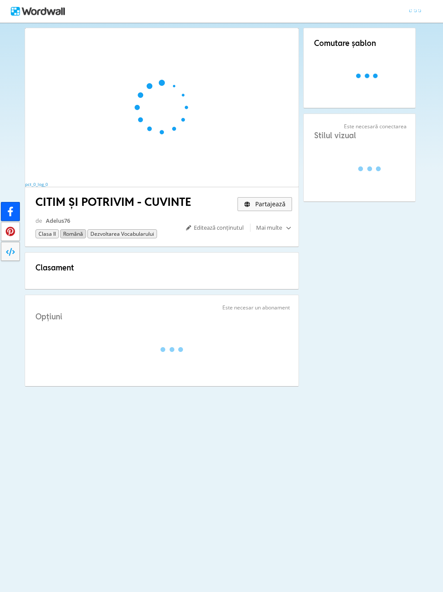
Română (73, 233)
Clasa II (47, 233)
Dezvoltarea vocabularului (122, 233)
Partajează (270, 204)
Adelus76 (58, 220)
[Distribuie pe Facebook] (10, 211)
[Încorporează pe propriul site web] (10, 251)
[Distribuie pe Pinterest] (10, 231)
